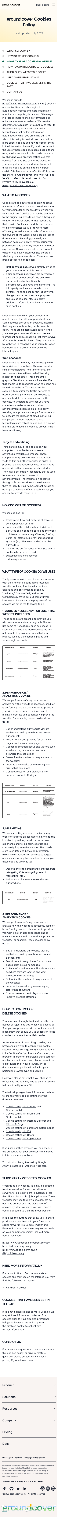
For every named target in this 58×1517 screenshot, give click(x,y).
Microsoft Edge (14, 1124)
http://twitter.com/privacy (16, 1246)
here (43, 1165)
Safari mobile (46, 1127)
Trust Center (37, 1481)
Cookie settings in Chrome (21, 1106)
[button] (54, 5)
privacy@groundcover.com (17, 1360)
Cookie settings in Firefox (20, 1113)
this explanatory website (19, 1155)
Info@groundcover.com (35, 1458)
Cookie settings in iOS (18, 1131)
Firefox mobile (14, 1117)
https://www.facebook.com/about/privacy (26, 1242)
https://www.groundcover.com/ (19, 103)
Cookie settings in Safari (20, 1127)
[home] (11, 5)
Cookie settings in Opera (20, 1134)
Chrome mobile (14, 1110)
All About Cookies (16, 1287)
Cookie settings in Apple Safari (23, 1138)
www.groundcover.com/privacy (19, 185)
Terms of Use (8, 1481)
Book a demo (42, 5)
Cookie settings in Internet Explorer (26, 1120)
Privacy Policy (23, 1481)
